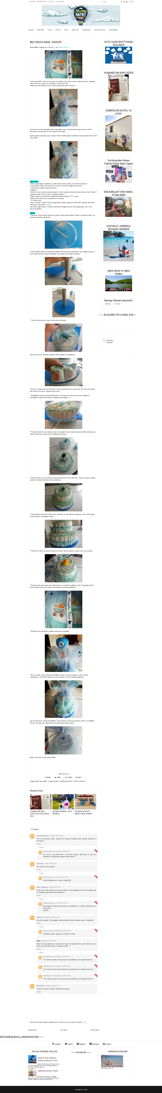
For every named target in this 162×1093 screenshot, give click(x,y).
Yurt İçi (50, 30)
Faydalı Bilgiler (113, 30)
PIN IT (79, 777)
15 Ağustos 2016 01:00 (51, 917)
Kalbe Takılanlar (42, 887)
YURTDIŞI (117, 304)
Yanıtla (39, 844)
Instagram (95, 1044)
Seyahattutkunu (42, 836)
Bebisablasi (40, 986)
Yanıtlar (41, 847)
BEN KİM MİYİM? (41, 1)
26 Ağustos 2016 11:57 (48, 941)
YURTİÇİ (107, 304)
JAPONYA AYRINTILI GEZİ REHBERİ (62, 812)
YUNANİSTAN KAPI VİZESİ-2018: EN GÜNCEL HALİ (40, 813)
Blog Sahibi (40, 30)
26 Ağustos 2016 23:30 (62, 966)
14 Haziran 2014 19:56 (55, 836)
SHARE (48, 777)
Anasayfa (31, 30)
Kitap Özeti (75, 30)
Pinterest (82, 1044)
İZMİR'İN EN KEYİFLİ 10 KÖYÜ (48, 1071)
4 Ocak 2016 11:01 (54, 887)
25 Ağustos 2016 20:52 (62, 931)
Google (108, 1044)
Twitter (70, 1044)
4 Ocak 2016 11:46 (61, 903)
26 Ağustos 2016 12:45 (62, 957)
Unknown (40, 864)
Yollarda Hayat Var (48, 851)
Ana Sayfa (32, 1)
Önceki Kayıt (95, 1030)
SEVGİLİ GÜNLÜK (79, 781)
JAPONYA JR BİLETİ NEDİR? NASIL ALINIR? (83, 812)
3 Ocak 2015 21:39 (61, 877)
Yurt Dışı (58, 30)
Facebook (57, 1044)
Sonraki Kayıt (32, 1030)
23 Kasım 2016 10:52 (52, 986)
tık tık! (48, 205)
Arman (66, 30)
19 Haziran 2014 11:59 (62, 851)
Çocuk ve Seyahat (99, 30)
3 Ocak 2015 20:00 (50, 864)
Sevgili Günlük (86, 30)
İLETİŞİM (50, 1)
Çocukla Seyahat (53, 781)
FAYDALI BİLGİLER (66, 781)
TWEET (59, 777)
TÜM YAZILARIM (59, 1)
